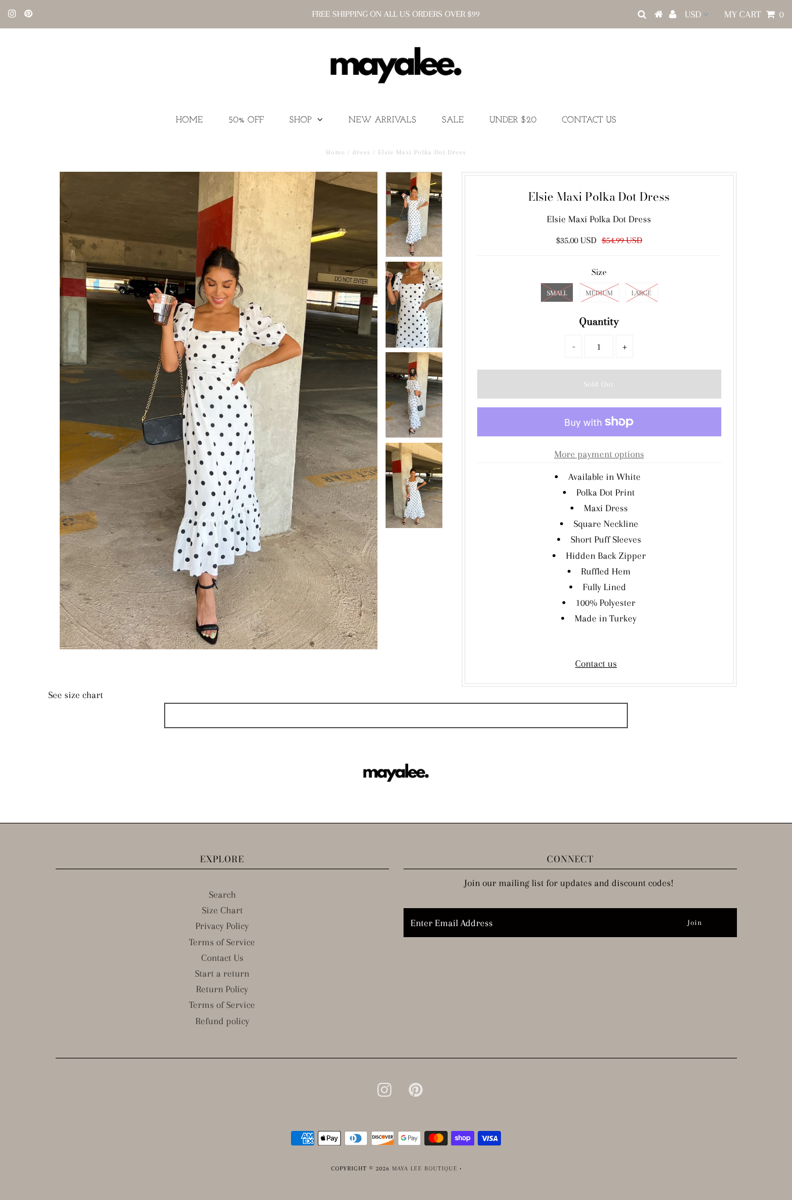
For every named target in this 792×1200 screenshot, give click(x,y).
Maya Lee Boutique (424, 1168)
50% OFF (246, 120)
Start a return (222, 973)
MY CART (754, 14)
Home (189, 120)
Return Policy (222, 989)
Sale (453, 120)
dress (361, 152)
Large (641, 293)
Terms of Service (222, 942)
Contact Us (589, 120)
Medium (599, 293)
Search (222, 894)
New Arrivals (382, 120)
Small (557, 293)
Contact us (596, 663)
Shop (300, 120)
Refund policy (222, 1020)
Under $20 (512, 120)
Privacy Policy (222, 925)
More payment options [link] (599, 454)
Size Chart (222, 910)
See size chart (75, 694)
